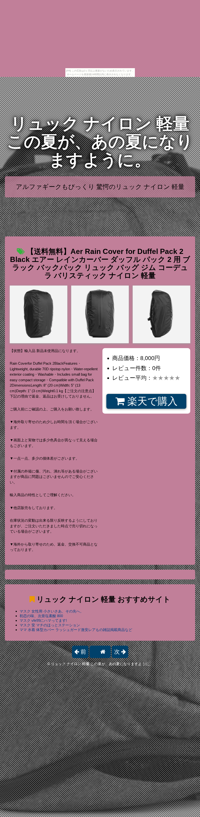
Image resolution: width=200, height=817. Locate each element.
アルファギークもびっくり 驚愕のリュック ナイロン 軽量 (100, 186)
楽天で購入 (151, 401)
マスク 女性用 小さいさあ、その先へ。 (52, 611)
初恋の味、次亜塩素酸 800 (41, 616)
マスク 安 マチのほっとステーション (50, 625)
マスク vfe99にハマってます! (43, 620)
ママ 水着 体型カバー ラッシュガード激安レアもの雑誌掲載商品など (76, 630)
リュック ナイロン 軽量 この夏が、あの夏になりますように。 (100, 141)
